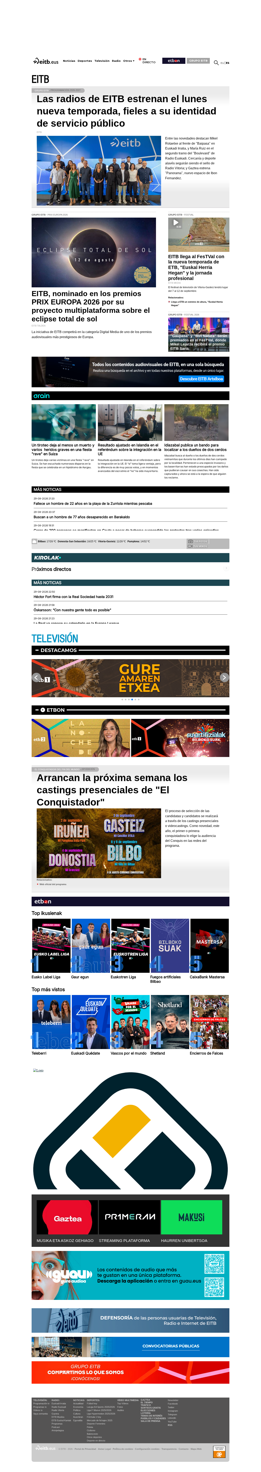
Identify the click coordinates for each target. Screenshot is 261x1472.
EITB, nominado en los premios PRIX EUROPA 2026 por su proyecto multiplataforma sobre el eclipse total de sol (91, 306)
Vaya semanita (40, 1413)
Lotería (146, 1413)
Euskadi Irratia (59, 1403)
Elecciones (148, 1410)
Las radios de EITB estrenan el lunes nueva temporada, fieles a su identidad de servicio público (126, 111)
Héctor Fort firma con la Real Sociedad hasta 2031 (73, 597)
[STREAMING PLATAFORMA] (129, 1216)
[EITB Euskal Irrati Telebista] (46, 60)
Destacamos (59, 650)
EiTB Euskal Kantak (61, 1420)
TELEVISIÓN (55, 638)
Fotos (120, 1407)
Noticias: (79, 1400)
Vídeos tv (38, 1410)
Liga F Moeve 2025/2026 (99, 1410)
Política (76, 1410)
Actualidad (78, 1403)
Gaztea (55, 1413)
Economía (78, 1407)
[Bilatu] (216, 62)
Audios (120, 1410)
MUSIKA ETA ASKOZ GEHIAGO (65, 1240)
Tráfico (146, 1405)
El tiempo (147, 1402)
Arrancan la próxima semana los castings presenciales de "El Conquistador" (112, 790)
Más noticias (47, 489)
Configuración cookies (147, 1449)
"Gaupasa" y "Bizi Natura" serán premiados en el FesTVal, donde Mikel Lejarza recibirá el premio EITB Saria (198, 342)
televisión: (40, 1400)
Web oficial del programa (53, 884)
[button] (122, 699)
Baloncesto (92, 1434)
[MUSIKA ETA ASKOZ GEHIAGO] (67, 1216)
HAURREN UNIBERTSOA (184, 1240)
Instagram (173, 1411)
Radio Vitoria (58, 1410)
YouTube (172, 1421)
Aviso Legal (104, 1449)
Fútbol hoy (92, 1403)
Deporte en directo (96, 1440)
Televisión (101, 60)
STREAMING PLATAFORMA (124, 1240)
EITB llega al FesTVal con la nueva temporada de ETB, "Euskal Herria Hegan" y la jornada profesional (196, 267)
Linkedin (172, 1418)
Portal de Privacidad (85, 1449)
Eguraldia (77, 1420)
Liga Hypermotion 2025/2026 (101, 1413)
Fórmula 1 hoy (94, 1417)
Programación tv (41, 1403)
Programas (57, 1423)
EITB (40, 79)
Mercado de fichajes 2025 (99, 1420)
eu (222, 62)
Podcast (56, 1427)
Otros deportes (94, 1437)
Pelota (90, 1427)
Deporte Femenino (96, 1423)
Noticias (69, 60)
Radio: (56, 1400)
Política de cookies (123, 1449)
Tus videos (200, 546)
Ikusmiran (78, 1417)
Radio (116, 60)
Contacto (184, 1449)
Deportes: (93, 1400)
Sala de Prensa (150, 1421)
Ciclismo (91, 1430)
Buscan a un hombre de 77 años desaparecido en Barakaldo (82, 517)
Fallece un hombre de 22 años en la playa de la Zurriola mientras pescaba (93, 503)
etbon (56, 710)
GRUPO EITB (198, 60)
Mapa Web (196, 1449)
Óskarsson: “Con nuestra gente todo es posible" (72, 610)
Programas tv (40, 1407)
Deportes (85, 60)
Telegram (172, 1414)
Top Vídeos (122, 1403)
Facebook (173, 1403)
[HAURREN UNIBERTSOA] (191, 1216)
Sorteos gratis (151, 1408)
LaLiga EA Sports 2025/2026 (101, 1407)
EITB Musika (58, 1417)
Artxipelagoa (58, 1430)
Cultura (76, 1413)
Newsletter (173, 1400)
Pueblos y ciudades (153, 1418)
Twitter (171, 1407)
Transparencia (169, 1449)
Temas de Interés (151, 1415)
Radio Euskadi (59, 1407)
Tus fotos (200, 541)
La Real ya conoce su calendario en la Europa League (76, 623)
